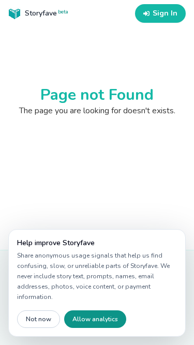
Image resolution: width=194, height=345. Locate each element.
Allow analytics (95, 319)
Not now (38, 319)
